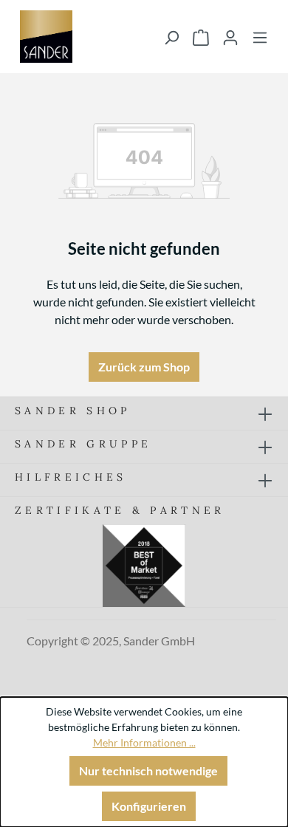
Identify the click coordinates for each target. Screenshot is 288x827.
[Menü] (260, 37)
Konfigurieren (149, 806)
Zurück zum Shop (144, 367)
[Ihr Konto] (230, 37)
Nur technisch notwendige (148, 770)
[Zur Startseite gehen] (46, 36)
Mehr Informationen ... (144, 742)
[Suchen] (171, 37)
